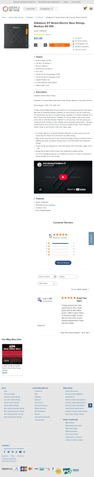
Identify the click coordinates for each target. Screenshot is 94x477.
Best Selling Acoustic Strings (14, 411)
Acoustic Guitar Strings (12, 400)
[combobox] (68, 277)
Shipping (38, 397)
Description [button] (41, 92)
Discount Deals (9, 394)
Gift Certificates (40, 411)
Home (4, 17)
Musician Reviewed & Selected (24, 2)
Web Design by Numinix (9, 461)
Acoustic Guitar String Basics (75, 402)
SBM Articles (69, 423)
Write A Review (63, 263)
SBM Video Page (71, 428)
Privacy (12, 456)
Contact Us (38, 391)
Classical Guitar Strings (12, 397)
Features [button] (40, 199)
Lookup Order (40, 420)
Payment (38, 400)
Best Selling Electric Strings (13, 414)
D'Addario (29, 17)
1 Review (48, 34)
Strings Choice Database (74, 394)
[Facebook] (4, 452)
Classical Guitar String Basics (75, 400)
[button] (91, 238)
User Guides (76, 2)
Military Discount (40, 408)
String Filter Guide (71, 391)
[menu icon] (91, 9)
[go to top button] (90, 405)
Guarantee (5, 456)
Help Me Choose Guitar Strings (76, 411)
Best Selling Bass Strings (13, 417)
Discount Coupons (41, 405)
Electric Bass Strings (16, 17)
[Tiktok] (16, 452)
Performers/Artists (71, 434)
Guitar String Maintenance (74, 408)
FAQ (36, 394)
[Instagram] (12, 452)
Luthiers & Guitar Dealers (74, 440)
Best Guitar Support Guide (74, 414)
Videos (65, 2)
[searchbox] (45, 276)
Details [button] (39, 57)
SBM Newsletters (71, 431)
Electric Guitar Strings (11, 402)
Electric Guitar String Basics (75, 405)
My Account (39, 402)
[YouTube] (20, 452)
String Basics (70, 397)
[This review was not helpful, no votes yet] (87, 332)
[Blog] (24, 452)
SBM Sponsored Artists (73, 425)
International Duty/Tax (42, 417)
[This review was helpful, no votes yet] (82, 332)
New (5, 391)
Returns (37, 414)
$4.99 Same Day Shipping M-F (49, 2)
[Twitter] (8, 452)
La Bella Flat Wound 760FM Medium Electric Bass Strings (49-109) (11, 368)
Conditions (20, 456)
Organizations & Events (73, 437)
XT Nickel (39, 17)
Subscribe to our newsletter (14, 448)
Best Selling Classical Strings (14, 408)
